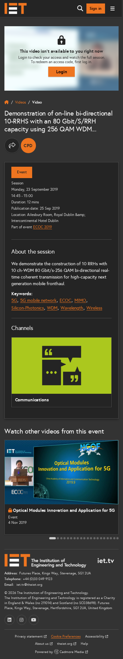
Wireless (94, 308)
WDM (52, 308)
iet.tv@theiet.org (28, 585)
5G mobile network (38, 300)
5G (14, 300)
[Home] (15, 8)
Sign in (96, 8)
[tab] (52, 538)
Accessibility (95, 636)
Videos (20, 102)
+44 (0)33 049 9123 (37, 579)
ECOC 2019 (42, 227)
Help (84, 644)
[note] (28, 145)
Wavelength (72, 308)
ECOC (65, 300)
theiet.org (65, 644)
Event (22, 172)
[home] (6, 102)
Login (61, 72)
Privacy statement (29, 636)
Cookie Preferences (66, 636)
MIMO (80, 300)
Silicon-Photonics (27, 308)
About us (42, 644)
